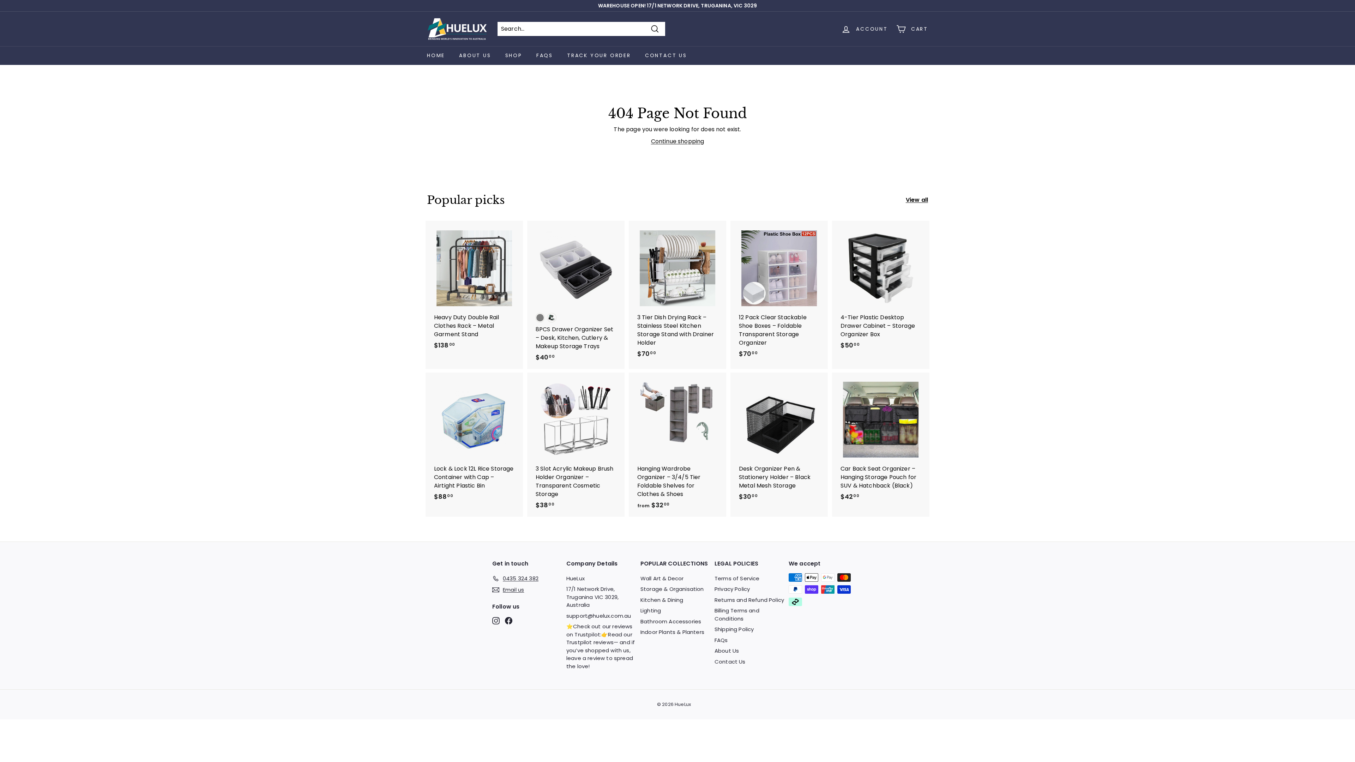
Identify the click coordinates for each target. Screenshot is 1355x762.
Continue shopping (677, 141)
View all (917, 200)
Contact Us (666, 55)
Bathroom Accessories (670, 621)
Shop (513, 55)
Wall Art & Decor (662, 578)
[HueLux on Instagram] (496, 620)
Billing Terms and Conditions (737, 614)
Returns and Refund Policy (749, 600)
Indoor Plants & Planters (672, 632)
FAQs (544, 55)
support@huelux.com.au (598, 615)
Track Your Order (599, 55)
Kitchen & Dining (661, 600)
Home (436, 55)
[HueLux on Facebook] (508, 620)
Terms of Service (737, 578)
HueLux (575, 578)
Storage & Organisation (672, 589)
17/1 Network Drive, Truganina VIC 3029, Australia (592, 597)
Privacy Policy (732, 589)
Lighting (650, 610)
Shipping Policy (734, 629)
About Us (475, 55)
